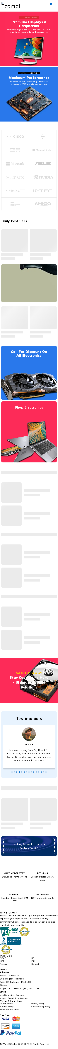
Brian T (29, 744)
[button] (12, 772)
